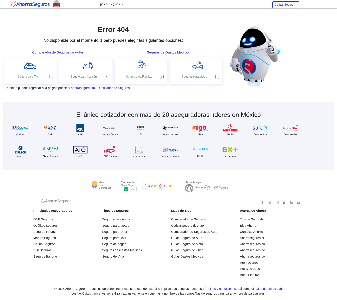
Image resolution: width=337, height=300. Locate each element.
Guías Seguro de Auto (186, 238)
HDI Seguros (42, 250)
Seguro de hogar (114, 244)
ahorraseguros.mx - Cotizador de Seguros (100, 88)
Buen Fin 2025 (250, 275)
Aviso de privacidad (268, 289)
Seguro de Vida (113, 256)
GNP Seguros (43, 219)
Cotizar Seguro (286, 4)
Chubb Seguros (44, 244)
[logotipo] (56, 201)
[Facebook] (263, 203)
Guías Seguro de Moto (187, 244)
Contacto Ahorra (251, 232)
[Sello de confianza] (220, 187)
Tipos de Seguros (109, 4)
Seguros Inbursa (45, 232)
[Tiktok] (284, 203)
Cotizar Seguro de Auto (187, 225)
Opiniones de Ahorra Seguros (129, 183)
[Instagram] (277, 203)
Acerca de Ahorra (253, 210)
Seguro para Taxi (114, 238)
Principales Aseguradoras (52, 210)
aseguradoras (190, 114)
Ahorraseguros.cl (252, 238)
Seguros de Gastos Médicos (122, 250)
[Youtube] (298, 203)
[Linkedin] (291, 203)
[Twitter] (270, 203)
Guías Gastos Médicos (187, 256)
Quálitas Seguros (45, 225)
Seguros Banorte (45, 256)
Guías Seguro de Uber (187, 250)
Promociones (249, 262)
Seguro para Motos (115, 225)
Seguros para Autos (116, 219)
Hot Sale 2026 (250, 269)
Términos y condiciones (219, 289)
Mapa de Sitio (181, 210)
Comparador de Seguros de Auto (194, 232)
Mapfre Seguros (44, 238)
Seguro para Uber (114, 232)
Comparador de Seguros (188, 219)
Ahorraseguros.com (253, 256)
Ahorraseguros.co (252, 244)
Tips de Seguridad (252, 219)
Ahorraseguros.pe (252, 250)
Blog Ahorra (248, 225)
